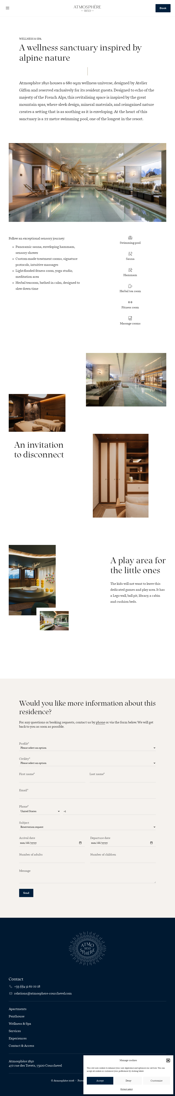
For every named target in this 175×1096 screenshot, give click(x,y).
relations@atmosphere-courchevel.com (43, 993)
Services (15, 1031)
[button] (168, 1060)
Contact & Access (21, 1045)
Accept (100, 1080)
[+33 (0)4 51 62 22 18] (11, 986)
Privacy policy (126, 1089)
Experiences (18, 1038)
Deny (128, 1080)
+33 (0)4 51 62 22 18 (27, 986)
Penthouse (16, 1016)
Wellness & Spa (20, 1023)
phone (100, 722)
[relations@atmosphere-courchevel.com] (11, 993)
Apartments (17, 1009)
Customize (157, 1080)
